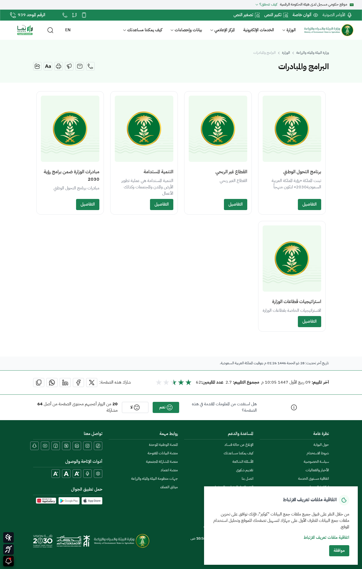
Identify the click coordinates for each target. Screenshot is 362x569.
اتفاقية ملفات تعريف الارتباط (326, 537)
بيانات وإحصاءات (188, 30)
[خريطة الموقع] (74, 15)
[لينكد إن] (77, 446)
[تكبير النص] (77, 473)
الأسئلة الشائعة (242, 462)
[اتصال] (90, 66)
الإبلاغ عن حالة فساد (238, 445)
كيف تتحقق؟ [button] (268, 4)
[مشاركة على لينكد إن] (65, 382)
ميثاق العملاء (169, 487)
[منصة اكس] (66, 446)
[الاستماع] (69, 66)
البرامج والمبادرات (264, 53)
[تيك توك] (98, 446)
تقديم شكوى (244, 470)
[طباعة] (58, 66)
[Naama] (24, 30)
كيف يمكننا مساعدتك (144, 30)
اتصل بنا (247, 479)
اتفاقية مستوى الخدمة (313, 479)
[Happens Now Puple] (8, 561)
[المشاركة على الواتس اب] (52, 382)
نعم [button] (162, 407)
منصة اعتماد (169, 470)
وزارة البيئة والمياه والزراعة (312, 53)
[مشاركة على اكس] (91, 382)
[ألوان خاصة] (98, 473)
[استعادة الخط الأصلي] (66, 473)
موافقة (339, 550)
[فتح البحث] (50, 30)
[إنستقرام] (87, 446)
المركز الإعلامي (224, 30)
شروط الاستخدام (318, 453)
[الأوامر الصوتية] (87, 473)
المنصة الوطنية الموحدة (163, 445)
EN (67, 30)
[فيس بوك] (55, 446)
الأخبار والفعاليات (317, 470)
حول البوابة (321, 445)
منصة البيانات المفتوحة (163, 453)
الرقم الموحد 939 (31, 15)
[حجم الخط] (48, 66)
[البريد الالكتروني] (80, 66)
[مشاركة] (37, 66)
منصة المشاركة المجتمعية (162, 462)
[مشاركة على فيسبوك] (78, 382)
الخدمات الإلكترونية (258, 30)
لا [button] (131, 407)
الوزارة (291, 30)
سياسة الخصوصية (316, 462)
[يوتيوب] (45, 446)
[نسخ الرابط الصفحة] (38, 382)
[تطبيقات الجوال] (84, 15)
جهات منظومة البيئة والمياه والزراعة (154, 479)
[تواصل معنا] (65, 15)
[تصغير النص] (55, 473)
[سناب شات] (34, 446)
